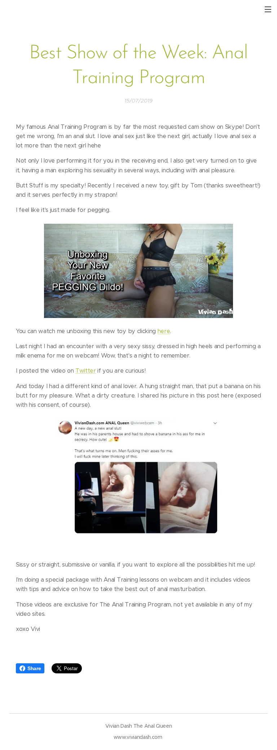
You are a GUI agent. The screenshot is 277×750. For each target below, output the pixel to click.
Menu (268, 9)
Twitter (85, 370)
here (164, 331)
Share (34, 668)
